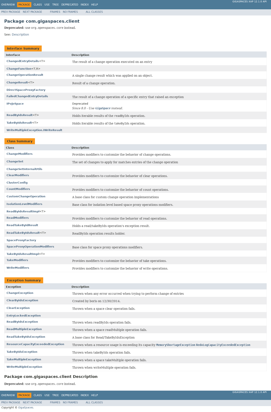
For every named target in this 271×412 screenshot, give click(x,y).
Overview (8, 4)
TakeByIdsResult (19, 122)
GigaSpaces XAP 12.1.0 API (249, 1)
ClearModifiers (18, 175)
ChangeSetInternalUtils (24, 169)
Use (47, 4)
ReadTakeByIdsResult (23, 232)
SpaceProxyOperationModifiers (30, 246)
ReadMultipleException (24, 329)
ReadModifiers (18, 217)
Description (20, 34)
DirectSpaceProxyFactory (26, 89)
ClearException (18, 308)
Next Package (32, 11)
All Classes (94, 11)
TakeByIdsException (22, 351)
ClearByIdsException (22, 300)
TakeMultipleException (24, 359)
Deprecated (69, 4)
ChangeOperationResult (25, 74)
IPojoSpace (15, 103)
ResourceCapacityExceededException (35, 344)
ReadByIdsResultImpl (23, 211)
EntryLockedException (24, 315)
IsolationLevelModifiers (24, 204)
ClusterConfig (17, 182)
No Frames (70, 11)
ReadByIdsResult (20, 115)
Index (85, 4)
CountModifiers (18, 189)
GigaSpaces (25, 407)
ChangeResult (17, 82)
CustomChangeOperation (26, 196)
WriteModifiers (18, 267)
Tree (55, 4)
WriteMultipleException (24, 366)
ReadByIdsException (22, 321)
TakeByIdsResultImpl (23, 254)
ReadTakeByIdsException (26, 336)
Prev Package (10, 11)
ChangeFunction (19, 68)
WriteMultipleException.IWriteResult (34, 130)
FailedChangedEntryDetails (27, 96)
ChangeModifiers (20, 153)
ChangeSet (15, 161)
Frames (55, 11)
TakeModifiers (17, 260)
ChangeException (20, 292)
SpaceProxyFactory (21, 240)
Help (94, 4)
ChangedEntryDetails (23, 61)
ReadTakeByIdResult (22, 225)
